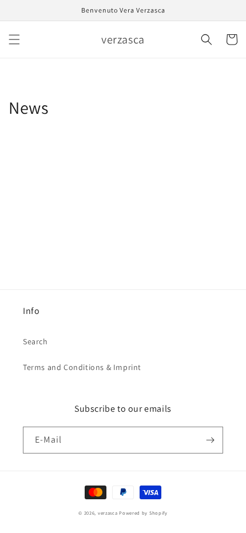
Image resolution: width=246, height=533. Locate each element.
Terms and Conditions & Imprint (82, 367)
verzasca (108, 513)
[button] (14, 39)
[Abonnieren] (210, 440)
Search (35, 341)
